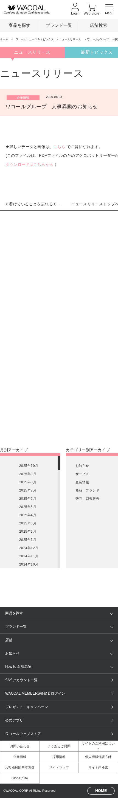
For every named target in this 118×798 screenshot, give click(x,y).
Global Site (20, 778)
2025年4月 (27, 515)
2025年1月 (27, 540)
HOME (101, 790)
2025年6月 (27, 499)
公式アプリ (14, 720)
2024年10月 (28, 564)
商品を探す (19, 25)
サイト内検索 (98, 767)
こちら (60, 146)
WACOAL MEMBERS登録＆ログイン (35, 693)
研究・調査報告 (87, 499)
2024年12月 (28, 548)
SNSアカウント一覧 (21, 680)
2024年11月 (28, 556)
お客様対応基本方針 (20, 767)
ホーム (4, 39)
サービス (82, 474)
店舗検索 (98, 25)
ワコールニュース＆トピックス (34, 39)
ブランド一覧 (59, 25)
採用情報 (59, 757)
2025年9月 (27, 474)
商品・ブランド (87, 490)
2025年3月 (27, 523)
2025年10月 (28, 466)
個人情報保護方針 (98, 757)
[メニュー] (109, 9)
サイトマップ (59, 767)
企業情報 (82, 482)
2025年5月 (27, 507)
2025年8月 (27, 482)
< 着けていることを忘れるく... (33, 204)
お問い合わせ (20, 746)
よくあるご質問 (59, 746)
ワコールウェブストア (23, 734)
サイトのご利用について (98, 746)
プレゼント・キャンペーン (26, 707)
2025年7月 (27, 490)
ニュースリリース (70, 39)
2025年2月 (27, 531)
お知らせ (82, 466)
